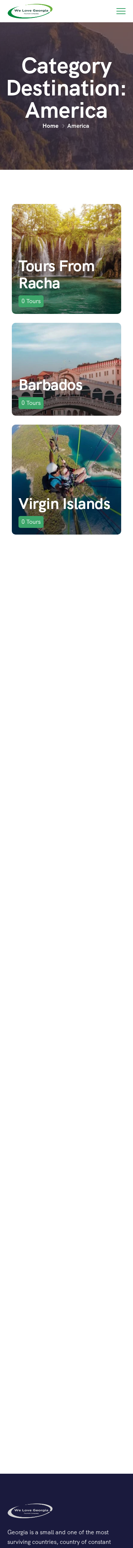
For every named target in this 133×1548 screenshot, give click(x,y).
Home (50, 126)
